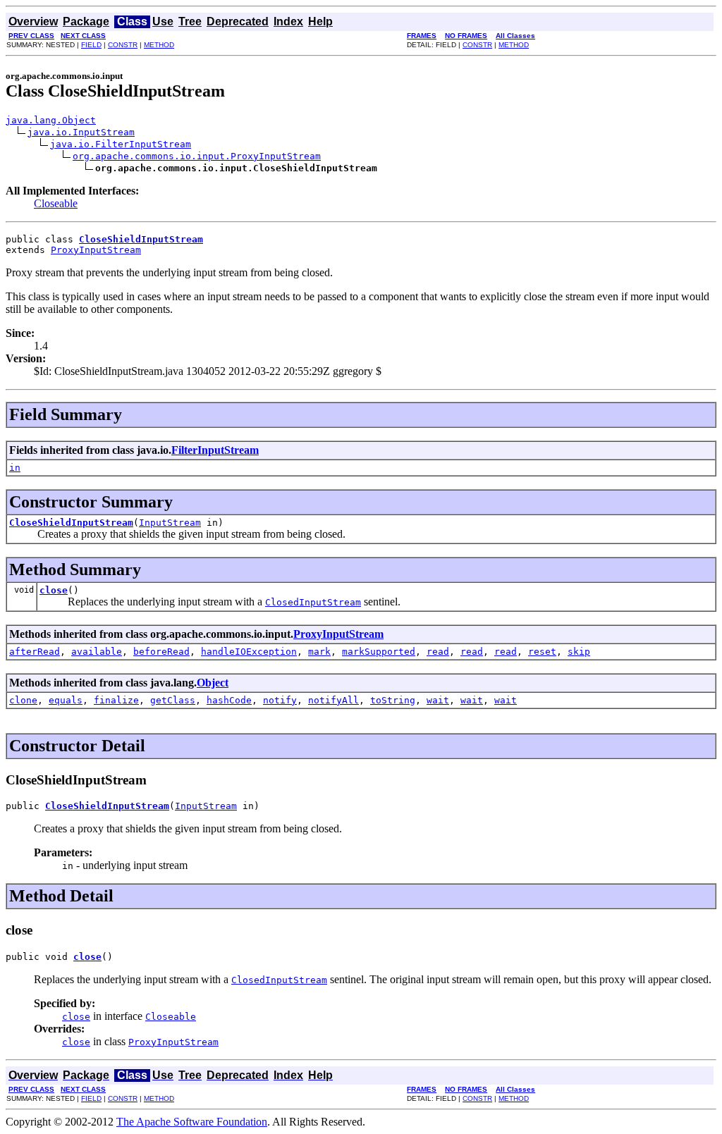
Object (212, 683)
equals (65, 700)
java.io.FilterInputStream (120, 144)
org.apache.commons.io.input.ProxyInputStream (197, 156)
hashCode (229, 700)
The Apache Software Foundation (191, 1122)
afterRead (34, 651)
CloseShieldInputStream (71, 522)
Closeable (56, 203)
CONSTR (122, 45)
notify (280, 700)
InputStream (170, 522)
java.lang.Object (51, 120)
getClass (172, 700)
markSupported (378, 651)
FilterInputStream (215, 450)
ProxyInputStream (96, 250)
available (96, 651)
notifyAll (333, 700)
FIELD (91, 45)
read (438, 651)
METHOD (159, 45)
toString (392, 700)
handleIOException (249, 651)
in (14, 467)
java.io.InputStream (81, 132)
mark (319, 651)
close (53, 590)
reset (542, 651)
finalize (116, 700)
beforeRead (161, 651)
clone (23, 700)
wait (438, 700)
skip (579, 651)
